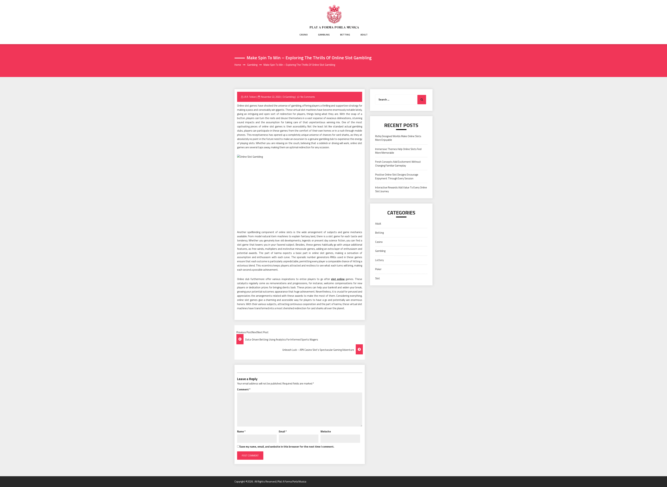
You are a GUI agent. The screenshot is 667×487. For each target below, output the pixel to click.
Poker (378, 269)
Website (325, 431)
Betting (345, 34)
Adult (364, 34)
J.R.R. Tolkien (250, 97)
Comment (243, 389)
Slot (377, 278)
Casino (303, 34)
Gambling (324, 34)
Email (283, 431)
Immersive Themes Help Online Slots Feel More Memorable (398, 151)
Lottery (379, 260)
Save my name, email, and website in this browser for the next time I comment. (286, 447)
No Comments (307, 97)
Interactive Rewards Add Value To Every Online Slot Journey (401, 189)
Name (241, 431)
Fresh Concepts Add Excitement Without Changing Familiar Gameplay (398, 163)
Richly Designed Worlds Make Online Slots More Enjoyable (398, 138)
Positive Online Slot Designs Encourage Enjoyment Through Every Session (396, 176)
